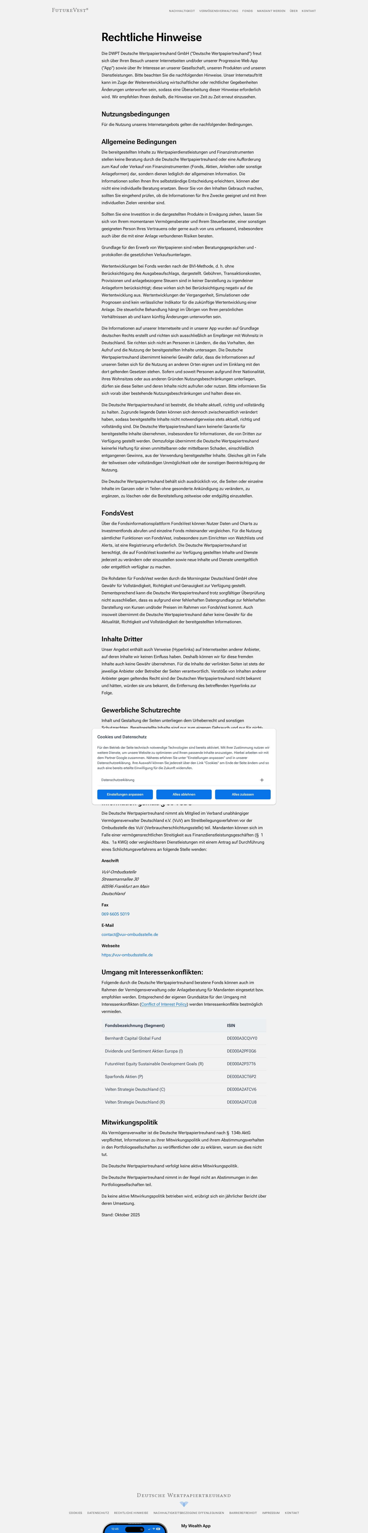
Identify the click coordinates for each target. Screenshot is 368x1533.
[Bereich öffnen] (262, 780)
